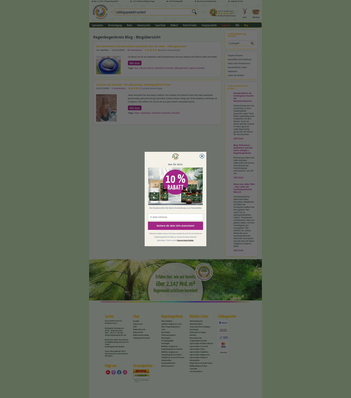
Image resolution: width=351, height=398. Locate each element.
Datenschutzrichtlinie (185, 240)
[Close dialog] (202, 156)
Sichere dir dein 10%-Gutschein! (175, 225)
